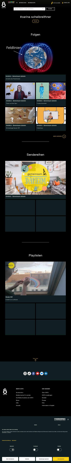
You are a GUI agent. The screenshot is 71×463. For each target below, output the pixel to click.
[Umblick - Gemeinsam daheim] (35, 178)
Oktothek (11, 2)
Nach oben (35, 358)
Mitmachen (22, 2)
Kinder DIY (9, 297)
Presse (44, 400)
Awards (18, 405)
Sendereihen (19, 392)
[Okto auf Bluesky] (41, 373)
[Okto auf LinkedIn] (46, 373)
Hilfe (17, 403)
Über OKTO (45, 392)
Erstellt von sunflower (12, 299)
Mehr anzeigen (57, 136)
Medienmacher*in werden (23, 395)
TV (16, 2)
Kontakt (44, 397)
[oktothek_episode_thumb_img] (20, 90)
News (17, 400)
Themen (50, 8)
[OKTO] (4, 6)
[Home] (5, 395)
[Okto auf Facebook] (33, 373)
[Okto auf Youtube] (37, 373)
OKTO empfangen (47, 395)
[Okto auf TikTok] (29, 373)
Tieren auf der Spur (11, 103)
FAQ (43, 403)
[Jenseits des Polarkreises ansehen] (35, 58)
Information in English (48, 405)
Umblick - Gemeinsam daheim (16, 101)
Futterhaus (40, 128)
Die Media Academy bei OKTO (24, 397)
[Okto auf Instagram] (25, 373)
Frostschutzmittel (41, 103)
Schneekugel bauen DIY (13, 128)
